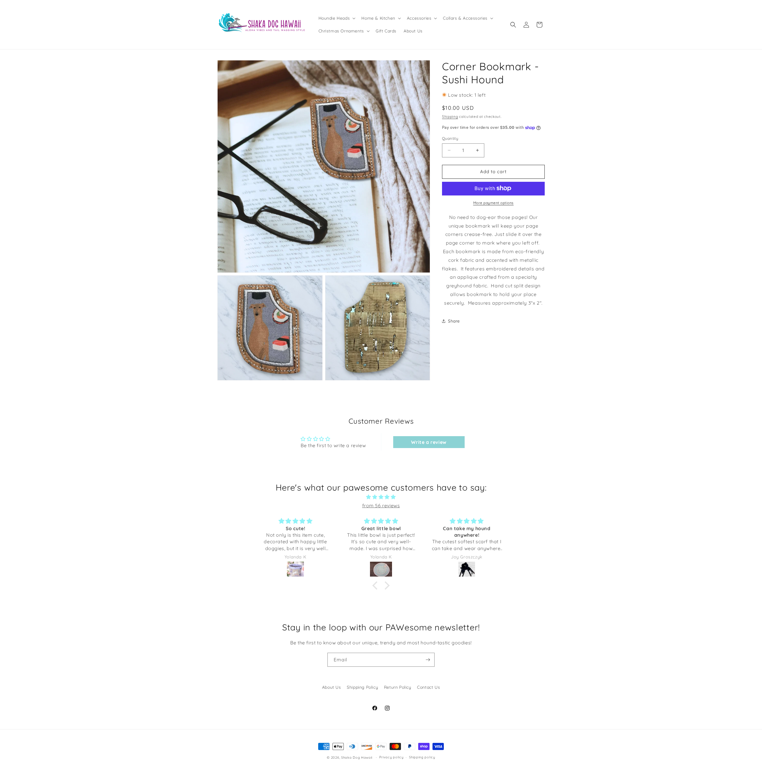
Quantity (450, 138)
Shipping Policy (362, 687)
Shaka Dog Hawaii (356, 757)
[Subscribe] (427, 660)
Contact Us (428, 687)
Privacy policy (391, 757)
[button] (336, 18)
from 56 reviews (381, 505)
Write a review (428, 442)
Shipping (450, 116)
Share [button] (454, 321)
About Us (331, 687)
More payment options (493, 202)
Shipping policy (422, 757)
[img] (381, 497)
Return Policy (397, 687)
